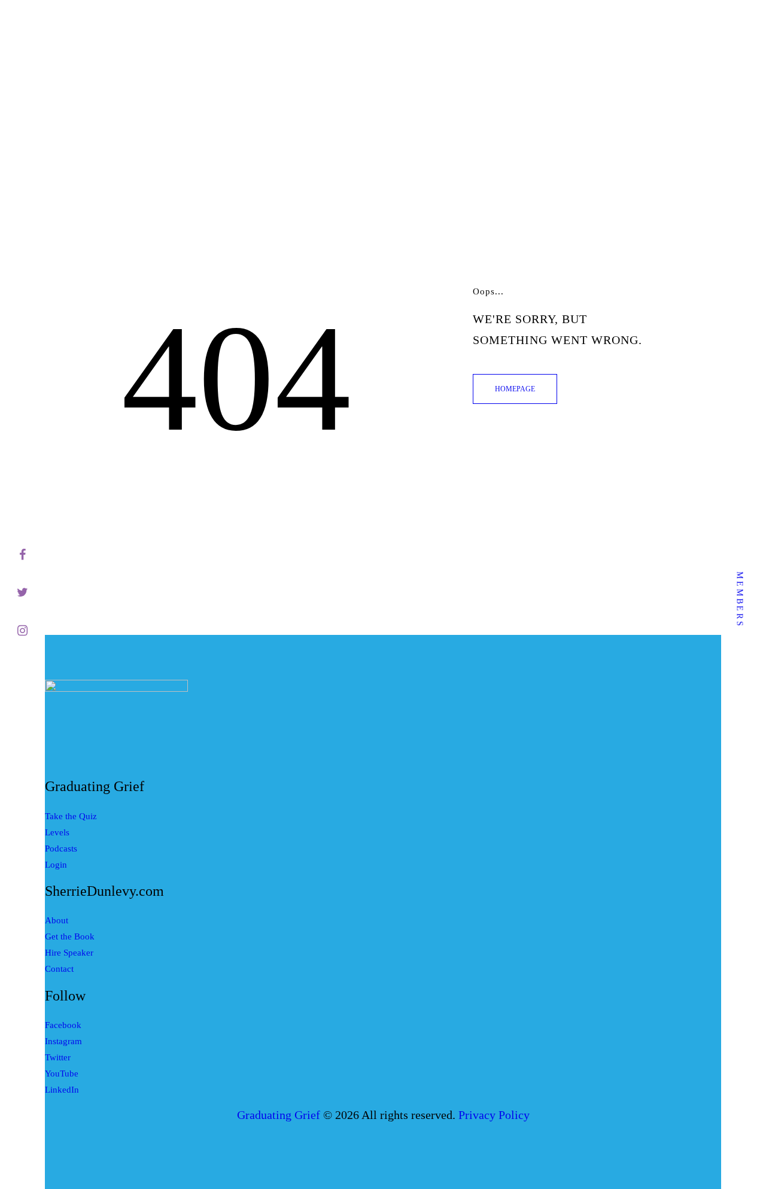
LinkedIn (62, 1089)
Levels (57, 832)
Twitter (58, 1057)
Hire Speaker (69, 952)
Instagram (63, 1041)
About (56, 920)
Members (739, 599)
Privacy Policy (494, 1115)
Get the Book (70, 936)
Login (56, 864)
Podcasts (61, 848)
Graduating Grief (278, 1115)
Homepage (515, 389)
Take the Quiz (71, 816)
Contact (59, 969)
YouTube (61, 1073)
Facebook (63, 1025)
